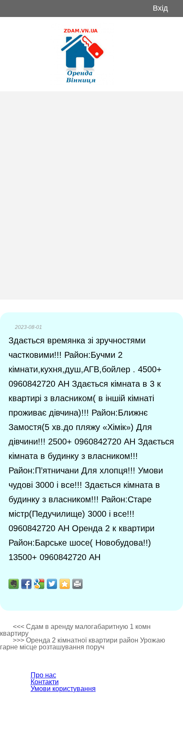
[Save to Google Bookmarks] (39, 584)
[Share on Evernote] (14, 584)
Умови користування (63, 688)
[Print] (77, 584)
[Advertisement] (91, 195)
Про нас (43, 675)
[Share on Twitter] (52, 584)
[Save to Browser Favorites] (65, 584)
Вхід (160, 8)
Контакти (45, 681)
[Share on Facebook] (26, 584)
